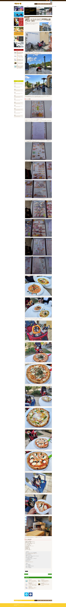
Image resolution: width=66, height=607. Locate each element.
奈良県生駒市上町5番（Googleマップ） (32, 553)
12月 (14, 93)
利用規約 (31, 604)
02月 (21, 83)
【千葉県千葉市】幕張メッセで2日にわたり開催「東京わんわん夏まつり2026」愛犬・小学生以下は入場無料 (20, 56)
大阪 (43, 600)
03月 (20, 83)
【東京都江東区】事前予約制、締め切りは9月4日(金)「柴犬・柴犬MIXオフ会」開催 (20, 63)
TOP (24, 6)
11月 (15, 93)
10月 (17, 93)
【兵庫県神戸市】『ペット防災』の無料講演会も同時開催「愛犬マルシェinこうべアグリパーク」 (20, 60)
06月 (17, 83)
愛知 (48, 600)
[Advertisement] (18, 74)
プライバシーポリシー (34, 604)
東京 (38, 600)
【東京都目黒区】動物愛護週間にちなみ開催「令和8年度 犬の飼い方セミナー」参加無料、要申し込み (20, 53)
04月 (19, 83)
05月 (18, 83)
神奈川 (40, 600)
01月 (14, 84)
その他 (50, 600)
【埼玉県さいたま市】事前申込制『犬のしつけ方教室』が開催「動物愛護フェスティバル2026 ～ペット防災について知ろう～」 (20, 67)
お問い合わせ (44, 604)
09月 (18, 93)
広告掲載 (39, 604)
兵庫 (45, 600)
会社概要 (41, 604)
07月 (15, 83)
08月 (14, 83)
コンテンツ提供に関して (49, 604)
